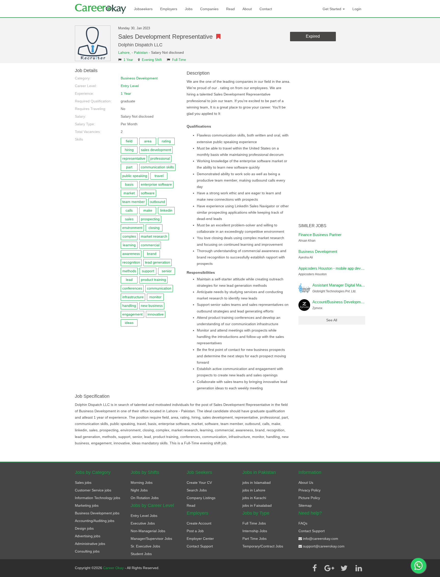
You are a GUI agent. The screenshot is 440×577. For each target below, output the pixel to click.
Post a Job (195, 531)
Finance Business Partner (319, 234)
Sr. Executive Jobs (145, 546)
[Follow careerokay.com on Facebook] (314, 568)
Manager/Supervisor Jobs (151, 539)
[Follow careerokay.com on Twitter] (344, 568)
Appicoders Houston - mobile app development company (345, 268)
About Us (305, 482)
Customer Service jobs (93, 490)
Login (356, 9)
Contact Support (200, 546)
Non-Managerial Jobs (148, 531)
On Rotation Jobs (145, 498)
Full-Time (179, 60)
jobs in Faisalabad (257, 505)
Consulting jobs (87, 551)
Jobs (189, 9)
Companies (209, 9)
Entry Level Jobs (144, 516)
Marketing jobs (87, 505)
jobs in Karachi (254, 498)
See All (331, 320)
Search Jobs (197, 490)
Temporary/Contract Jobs (262, 546)
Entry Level (130, 86)
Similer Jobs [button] (312, 226)
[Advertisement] (331, 144)
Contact (265, 9)
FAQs (302, 523)
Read (230, 9)
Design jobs (84, 528)
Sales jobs (83, 482)
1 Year (128, 60)
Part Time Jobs (254, 539)
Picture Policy (309, 498)
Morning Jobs (142, 482)
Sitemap (305, 505)
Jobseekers (143, 9)
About (247, 9)
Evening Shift (152, 60)
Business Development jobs (97, 513)
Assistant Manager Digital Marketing (342, 285)
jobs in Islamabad (256, 482)
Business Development (139, 78)
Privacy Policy (309, 490)
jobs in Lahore (253, 490)
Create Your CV (199, 482)
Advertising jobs (87, 536)
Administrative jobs (90, 544)
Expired (313, 36)
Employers (168, 9)
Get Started (332, 9)
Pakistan (141, 52)
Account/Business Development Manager (347, 302)
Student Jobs (141, 554)
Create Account (199, 523)
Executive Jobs (143, 523)
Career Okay (114, 568)
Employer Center (200, 539)
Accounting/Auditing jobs (94, 521)
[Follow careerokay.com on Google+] (329, 568)
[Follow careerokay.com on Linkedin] (358, 568)
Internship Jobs (254, 531)
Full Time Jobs (254, 523)
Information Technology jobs (97, 498)
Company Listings (201, 498)
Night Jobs (139, 490)
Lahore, (125, 52)
